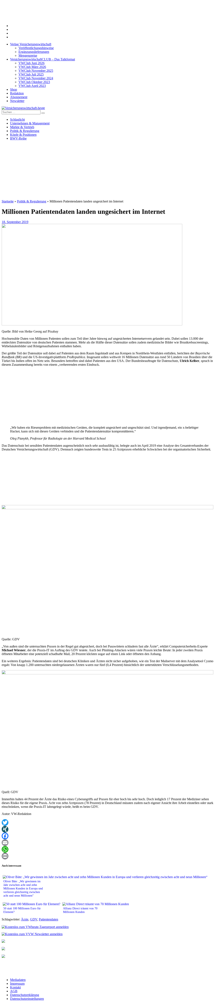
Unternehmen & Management (30, 123)
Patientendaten (48, 919)
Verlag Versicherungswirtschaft (30, 44)
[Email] (107, 842)
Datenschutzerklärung (24, 995)
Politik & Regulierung (24, 131)
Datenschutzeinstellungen (27, 998)
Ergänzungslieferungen (33, 52)
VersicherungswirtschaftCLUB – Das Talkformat (42, 59)
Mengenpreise (27, 55)
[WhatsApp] (107, 849)
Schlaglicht (17, 119)
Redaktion (17, 93)
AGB (13, 991)
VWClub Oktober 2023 (34, 82)
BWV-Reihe (18, 138)
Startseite (8, 201)
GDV (33, 919)
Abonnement (18, 97)
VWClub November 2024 (35, 78)
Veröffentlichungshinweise (36, 48)
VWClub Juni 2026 (31, 63)
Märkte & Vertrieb (22, 127)
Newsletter (17, 101)
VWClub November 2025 (35, 70)
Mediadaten (18, 980)
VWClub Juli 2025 (31, 74)
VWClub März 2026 (32, 67)
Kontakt (15, 987)
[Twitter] (107, 822)
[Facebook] (107, 836)
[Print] (107, 856)
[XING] (107, 829)
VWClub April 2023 (32, 85)
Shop (13, 89)
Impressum (17, 983)
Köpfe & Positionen (23, 134)
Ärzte (24, 919)
